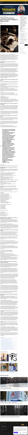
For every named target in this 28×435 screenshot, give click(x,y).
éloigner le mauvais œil (3, 55)
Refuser (20, 432)
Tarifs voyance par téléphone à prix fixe (24, 47)
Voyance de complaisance (23, 51)
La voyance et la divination (3, 16)
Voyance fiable (21, 49)
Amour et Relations (22, 16)
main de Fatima (14, 268)
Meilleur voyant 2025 (22, 48)
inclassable (21, 17)
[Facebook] (21, 424)
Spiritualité (21, 27)
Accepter (16, 432)
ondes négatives (5, 94)
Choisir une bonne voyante (23, 52)
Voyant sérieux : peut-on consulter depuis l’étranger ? (23, 33)
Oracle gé (25, 23)
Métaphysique (21, 23)
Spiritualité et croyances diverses (23, 28)
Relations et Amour (22, 26)
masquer (4, 337)
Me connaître (24, 21)
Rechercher (22, 43)
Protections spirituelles (22, 25)
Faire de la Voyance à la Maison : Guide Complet (8, 402)
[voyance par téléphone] (1, 2)
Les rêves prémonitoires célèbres (5, 388)
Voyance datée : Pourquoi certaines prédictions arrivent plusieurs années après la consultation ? (24, 39)
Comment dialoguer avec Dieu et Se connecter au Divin (24, 41)
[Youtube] (23, 424)
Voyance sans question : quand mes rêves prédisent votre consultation (23, 37)
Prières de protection (22, 24)
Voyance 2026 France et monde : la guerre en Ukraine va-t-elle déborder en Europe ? (24, 35)
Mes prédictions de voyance (23, 22)
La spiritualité (25, 17)
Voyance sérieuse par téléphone (23, 53)
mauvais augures (14, 224)
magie (21, 21)
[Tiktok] (22, 424)
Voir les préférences (25, 432)
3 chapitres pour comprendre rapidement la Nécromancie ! (10, 416)
